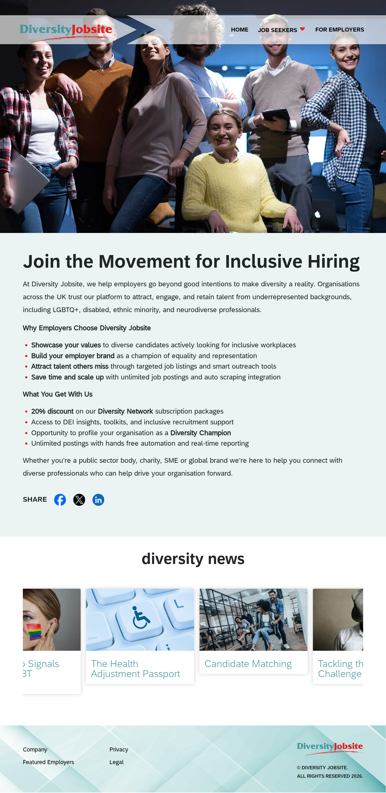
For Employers (339, 29)
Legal (116, 762)
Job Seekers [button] (278, 30)
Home (239, 29)
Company (35, 749)
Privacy (118, 749)
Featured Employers (48, 762)
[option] (79, 636)
